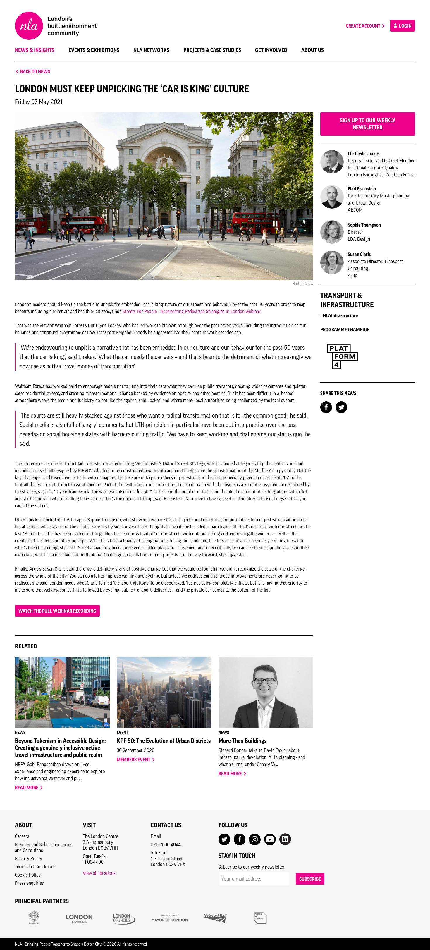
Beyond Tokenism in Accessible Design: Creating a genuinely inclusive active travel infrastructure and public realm (60, 748)
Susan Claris (359, 254)
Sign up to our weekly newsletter (367, 123)
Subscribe (310, 879)
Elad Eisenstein (362, 188)
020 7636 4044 (165, 844)
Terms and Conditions (35, 866)
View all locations (99, 873)
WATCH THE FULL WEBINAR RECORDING (57, 611)
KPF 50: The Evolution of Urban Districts (164, 741)
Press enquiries (29, 883)
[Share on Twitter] (341, 406)
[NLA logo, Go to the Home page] (56, 26)
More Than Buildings (242, 741)
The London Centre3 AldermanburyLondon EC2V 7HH (100, 842)
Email (156, 836)
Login (405, 25)
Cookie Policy (28, 874)
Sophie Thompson (364, 225)
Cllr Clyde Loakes (364, 153)
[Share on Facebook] (326, 406)
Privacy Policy (28, 858)
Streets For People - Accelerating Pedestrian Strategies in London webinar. (192, 311)
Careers (22, 836)
